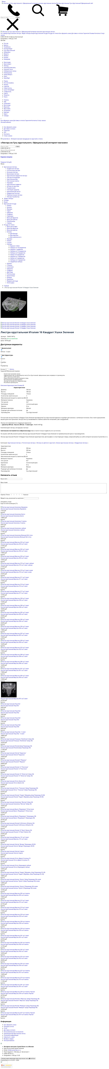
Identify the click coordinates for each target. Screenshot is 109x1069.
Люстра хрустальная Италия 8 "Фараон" (13, 762)
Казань (6, 57)
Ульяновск (7, 103)
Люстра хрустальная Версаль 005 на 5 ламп (14, 614)
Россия (6, 43)
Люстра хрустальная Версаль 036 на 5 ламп (14, 628)
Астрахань (7, 110)
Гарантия (86, 33)
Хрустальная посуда (41, 33)
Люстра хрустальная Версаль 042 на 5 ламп (14, 951)
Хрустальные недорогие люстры (17, 176)
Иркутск (6, 54)
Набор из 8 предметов (17, 255)
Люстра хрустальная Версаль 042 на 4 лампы (14, 944)
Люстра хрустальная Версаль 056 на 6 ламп (14, 965)
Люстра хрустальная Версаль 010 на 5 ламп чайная (16, 565)
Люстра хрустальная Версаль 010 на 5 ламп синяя (16, 572)
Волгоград (7, 105)
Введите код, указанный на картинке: (12, 498)
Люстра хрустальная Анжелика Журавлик (13, 509)
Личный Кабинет (9, 1040)
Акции (33, 33)
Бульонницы (11, 276)
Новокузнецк (8, 73)
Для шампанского (15, 237)
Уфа (5, 102)
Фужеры (9, 209)
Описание (4, 385)
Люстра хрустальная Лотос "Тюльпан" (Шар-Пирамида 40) (19, 790)
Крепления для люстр (13, 191)
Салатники (10, 267)
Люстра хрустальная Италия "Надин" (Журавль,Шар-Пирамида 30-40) (22, 797)
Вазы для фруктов (12, 218)
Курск (5, 114)
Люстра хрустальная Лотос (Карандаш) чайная (15, 867)
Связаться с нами (9, 1037)
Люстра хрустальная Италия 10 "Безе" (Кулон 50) (16, 832)
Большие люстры (12, 172)
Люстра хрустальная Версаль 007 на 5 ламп (14, 635)
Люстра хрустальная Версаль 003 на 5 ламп (14, 558)
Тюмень (6, 100)
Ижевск (6, 56)
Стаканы (9, 265)
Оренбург (7, 78)
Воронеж (6, 107)
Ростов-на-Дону (9, 83)
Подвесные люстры (13, 169)
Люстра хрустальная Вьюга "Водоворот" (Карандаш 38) (18, 818)
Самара (6, 116)
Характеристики (12, 385)
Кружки (9, 263)
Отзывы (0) (20, 385)
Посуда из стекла (53, 33)
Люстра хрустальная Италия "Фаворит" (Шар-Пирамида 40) (19, 1007)
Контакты (97, 33)
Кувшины (10, 212)
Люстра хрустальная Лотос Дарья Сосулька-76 (15, 860)
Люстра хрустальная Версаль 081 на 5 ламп (14, 986)
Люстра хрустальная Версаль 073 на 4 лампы (14, 979)
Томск (5, 97)
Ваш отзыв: (4, 482)
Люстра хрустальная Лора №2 (10, 713)
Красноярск (7, 64)
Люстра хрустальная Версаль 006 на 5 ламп (14, 621)
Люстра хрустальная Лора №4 (10, 727)
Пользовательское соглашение (13, 1032)
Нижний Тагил (8, 69)
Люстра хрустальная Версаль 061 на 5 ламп (14, 670)
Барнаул (6, 112)
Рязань (6, 84)
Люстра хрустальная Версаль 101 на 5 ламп (14, 839)
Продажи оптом (9, 1026)
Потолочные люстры (13, 170)
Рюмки (9, 205)
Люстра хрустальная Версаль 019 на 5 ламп (14, 909)
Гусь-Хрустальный (9, 50)
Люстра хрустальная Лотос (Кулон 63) (12, 783)
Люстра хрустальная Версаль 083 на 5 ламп (14, 677)
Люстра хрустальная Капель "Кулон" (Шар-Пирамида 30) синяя (20, 881)
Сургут (6, 93)
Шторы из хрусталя (13, 186)
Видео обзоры (26, 33)
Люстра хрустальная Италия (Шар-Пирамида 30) (16, 748)
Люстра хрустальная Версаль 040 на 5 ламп (14, 607)
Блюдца (9, 277)
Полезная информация (11, 1035)
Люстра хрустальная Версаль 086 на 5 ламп (14, 663)
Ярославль (7, 109)
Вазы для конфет (12, 226)
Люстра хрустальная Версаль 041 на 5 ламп (14, 937)
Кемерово (7, 59)
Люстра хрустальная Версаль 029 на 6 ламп (14, 916)
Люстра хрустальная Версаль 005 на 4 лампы (14, 895)
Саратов (6, 86)
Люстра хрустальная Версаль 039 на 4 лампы (14, 930)
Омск (5, 76)
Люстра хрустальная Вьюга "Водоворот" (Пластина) (16, 811)
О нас (5, 1028)
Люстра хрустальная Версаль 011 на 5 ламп (14, 579)
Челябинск (7, 47)
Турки (9, 211)
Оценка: (3, 494)
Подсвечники (11, 188)
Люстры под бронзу (13, 197)
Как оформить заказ (65, 33)
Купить (12, 369)
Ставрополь (7, 91)
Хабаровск (7, 52)
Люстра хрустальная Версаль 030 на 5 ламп (14, 600)
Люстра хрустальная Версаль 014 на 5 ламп (14, 586)
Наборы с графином (16, 249)
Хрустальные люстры (14, 33)
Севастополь (8, 88)
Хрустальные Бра (12, 179)
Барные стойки (15, 246)
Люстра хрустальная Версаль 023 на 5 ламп (14, 544)
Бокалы (9, 207)
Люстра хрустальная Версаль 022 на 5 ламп (14, 649)
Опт (5, 132)
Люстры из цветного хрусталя (45, 443)
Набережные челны (10, 71)
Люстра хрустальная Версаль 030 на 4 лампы (14, 923)
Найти (17, 17)
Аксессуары (10, 283)
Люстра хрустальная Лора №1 (10, 705)
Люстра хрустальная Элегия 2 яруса (12, 853)
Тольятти (6, 95)
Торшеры (10, 183)
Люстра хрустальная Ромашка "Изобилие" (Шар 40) (17, 741)
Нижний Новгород (9, 67)
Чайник (9, 223)
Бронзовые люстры (13, 174)
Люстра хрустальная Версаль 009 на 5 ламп (14, 642)
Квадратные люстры (13, 193)
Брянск (6, 45)
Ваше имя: (4, 479)
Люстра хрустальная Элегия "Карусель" (13, 755)
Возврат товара (8, 1039)
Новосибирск (8, 74)
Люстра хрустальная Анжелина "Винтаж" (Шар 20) (16, 804)
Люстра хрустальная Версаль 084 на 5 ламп (14, 656)
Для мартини (14, 235)
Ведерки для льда (12, 281)
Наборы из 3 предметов (17, 260)
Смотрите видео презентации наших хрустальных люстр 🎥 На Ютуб (18, 1058)
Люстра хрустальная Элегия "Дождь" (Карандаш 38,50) (17, 846)
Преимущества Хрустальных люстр (14, 1033)
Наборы (9, 244)
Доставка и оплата (77, 33)
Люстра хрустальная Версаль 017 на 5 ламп (14, 593)
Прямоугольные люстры (14, 195)
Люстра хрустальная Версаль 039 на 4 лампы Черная (17, 993)
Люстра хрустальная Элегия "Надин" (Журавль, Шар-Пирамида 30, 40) (22, 874)
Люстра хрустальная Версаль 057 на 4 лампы (14, 972)
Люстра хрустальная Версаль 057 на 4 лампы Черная (17, 1014)
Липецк (6, 66)
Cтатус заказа (41, 120)
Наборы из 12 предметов (18, 251)
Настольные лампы (13, 181)
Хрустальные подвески (14, 184)
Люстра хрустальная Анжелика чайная (13, 530)
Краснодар (7, 62)
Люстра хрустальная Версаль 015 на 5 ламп (14, 902)
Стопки (9, 242)
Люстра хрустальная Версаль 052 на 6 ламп (14, 958)
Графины (10, 214)
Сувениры (10, 216)
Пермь (6, 81)
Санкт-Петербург (9, 90)
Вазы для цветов (12, 219)
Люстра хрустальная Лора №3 (10, 720)
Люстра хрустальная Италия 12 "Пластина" (14, 769)
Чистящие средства (13, 190)
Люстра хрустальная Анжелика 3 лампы (13, 523)
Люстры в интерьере (13, 177)
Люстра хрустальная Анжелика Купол (12, 516)
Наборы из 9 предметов (17, 253)
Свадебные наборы (16, 262)
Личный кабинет (6, 122)
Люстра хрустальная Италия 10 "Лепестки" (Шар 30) (17, 776)
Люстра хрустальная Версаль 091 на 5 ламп (14, 698)
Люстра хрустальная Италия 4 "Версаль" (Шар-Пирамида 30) (19, 1000)
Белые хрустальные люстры (64, 443)
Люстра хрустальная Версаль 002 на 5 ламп (14, 551)
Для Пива (10, 272)
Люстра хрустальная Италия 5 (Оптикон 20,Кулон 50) (17, 825)
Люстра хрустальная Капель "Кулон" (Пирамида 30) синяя (18, 888)
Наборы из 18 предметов (18, 248)
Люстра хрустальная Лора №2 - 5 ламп (12, 734)
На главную (4, 33)
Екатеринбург (8, 49)
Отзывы (91, 33)
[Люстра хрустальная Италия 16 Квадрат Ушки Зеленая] (18, 323)
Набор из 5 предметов (17, 258)
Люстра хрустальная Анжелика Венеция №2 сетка (16, 537)
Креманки (10, 279)
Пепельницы (11, 221)
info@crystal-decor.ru (14, 1050)
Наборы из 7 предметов (17, 256)
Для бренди (13, 233)
